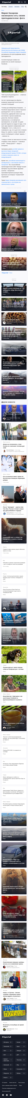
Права (20, 1085)
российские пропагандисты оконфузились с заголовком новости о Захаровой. (13, 162)
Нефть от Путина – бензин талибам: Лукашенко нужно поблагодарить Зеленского (12, 994)
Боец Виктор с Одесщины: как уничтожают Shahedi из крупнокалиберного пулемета (12, 698)
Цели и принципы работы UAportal (9, 1085)
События (10, 6)
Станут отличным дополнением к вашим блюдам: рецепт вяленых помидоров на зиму (13, 577)
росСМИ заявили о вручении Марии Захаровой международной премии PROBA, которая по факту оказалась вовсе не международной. (13, 153)
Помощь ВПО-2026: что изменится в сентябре (12, 751)
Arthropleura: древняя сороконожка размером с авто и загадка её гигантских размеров (14, 563)
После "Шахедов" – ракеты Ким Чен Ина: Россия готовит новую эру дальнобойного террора (13, 508)
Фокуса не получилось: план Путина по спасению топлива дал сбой (13, 446)
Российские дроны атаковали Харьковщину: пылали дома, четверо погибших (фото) (14, 804)
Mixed (2, 10)
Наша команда (21, 1082)
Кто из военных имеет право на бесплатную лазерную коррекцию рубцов (14, 478)
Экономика (17, 6)
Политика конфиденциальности (9, 1088)
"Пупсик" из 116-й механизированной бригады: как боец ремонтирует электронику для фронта (14, 738)
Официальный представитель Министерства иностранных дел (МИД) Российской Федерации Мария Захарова (13, 50)
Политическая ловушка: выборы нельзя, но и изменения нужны (13, 963)
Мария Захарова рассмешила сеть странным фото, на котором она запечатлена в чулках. (13, 182)
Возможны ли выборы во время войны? (13, 1025)
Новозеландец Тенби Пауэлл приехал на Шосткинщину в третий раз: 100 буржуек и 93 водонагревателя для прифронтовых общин (13, 792)
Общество (23, 6)
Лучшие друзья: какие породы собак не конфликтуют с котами (13, 668)
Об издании (4, 1082)
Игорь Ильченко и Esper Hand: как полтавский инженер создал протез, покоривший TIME (12, 591)
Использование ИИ (6, 1091)
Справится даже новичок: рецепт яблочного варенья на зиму (14, 550)
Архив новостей (12, 1082)
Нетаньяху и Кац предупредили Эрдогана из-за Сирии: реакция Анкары (13, 764)
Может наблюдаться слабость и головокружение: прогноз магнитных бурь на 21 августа (14, 778)
